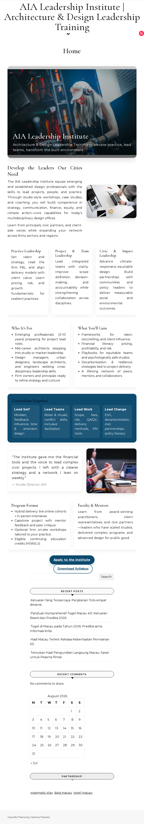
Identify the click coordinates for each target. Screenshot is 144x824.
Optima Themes (40, 817)
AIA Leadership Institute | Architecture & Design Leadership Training (72, 17)
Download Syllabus (73, 568)
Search (106, 576)
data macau (63, 793)
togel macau (82, 793)
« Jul (34, 763)
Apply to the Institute (72, 560)
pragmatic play (42, 793)
